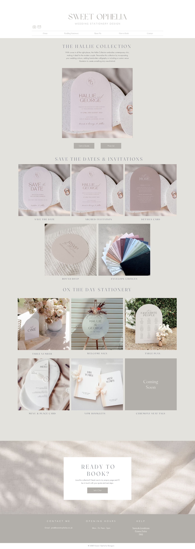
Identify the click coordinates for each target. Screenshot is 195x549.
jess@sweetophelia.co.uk (62, 528)
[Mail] (39, 27)
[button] (71, 33)
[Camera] (34, 27)
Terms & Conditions (140, 528)
